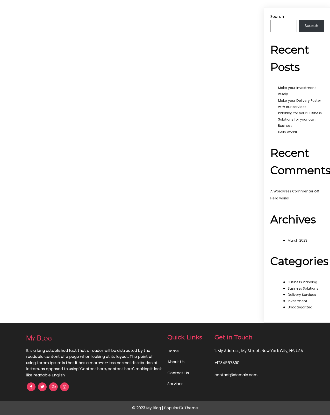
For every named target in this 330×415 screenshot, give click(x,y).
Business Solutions (303, 288)
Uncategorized (300, 307)
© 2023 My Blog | (148, 408)
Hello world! (287, 132)
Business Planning (302, 282)
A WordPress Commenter (291, 191)
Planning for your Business (300, 113)
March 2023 (297, 240)
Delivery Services (302, 294)
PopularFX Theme (181, 408)
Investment (297, 301)
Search (277, 16)
